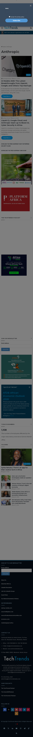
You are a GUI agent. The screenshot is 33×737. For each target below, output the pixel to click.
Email (7, 8)
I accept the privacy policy (17, 17)
